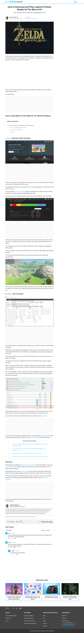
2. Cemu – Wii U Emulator (16, 130)
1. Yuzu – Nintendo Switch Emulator (18, 127)
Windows (45, 626)
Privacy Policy (65, 621)
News (44, 615)
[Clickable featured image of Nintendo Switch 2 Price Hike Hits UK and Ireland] (51, 589)
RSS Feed (64, 615)
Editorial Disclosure (28, 618)
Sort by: (44, 530)
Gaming (45, 623)
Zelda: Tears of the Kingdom (28, 465)
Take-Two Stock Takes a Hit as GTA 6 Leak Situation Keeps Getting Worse (13, 597)
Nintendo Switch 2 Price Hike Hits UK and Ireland (27, 453)
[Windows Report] (16, 2)
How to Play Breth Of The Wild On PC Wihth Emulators (21, 125)
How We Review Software (30, 623)
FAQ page (44, 436)
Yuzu (8, 138)
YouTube (20, 608)
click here (44, 416)
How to (44, 621)
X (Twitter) (17, 608)
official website (34, 437)
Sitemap (64, 618)
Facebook (13, 608)
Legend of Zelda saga (11, 467)
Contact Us (8, 618)
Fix (43, 618)
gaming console (24, 471)
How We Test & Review (29, 621)
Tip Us (6, 621)
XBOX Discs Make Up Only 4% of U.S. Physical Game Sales (30, 456)
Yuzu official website (19, 191)
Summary (12, 132)
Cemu (9, 294)
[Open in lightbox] (29, 152)
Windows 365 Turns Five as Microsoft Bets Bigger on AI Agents (32, 597)
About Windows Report (10, 615)
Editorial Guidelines (28, 615)
